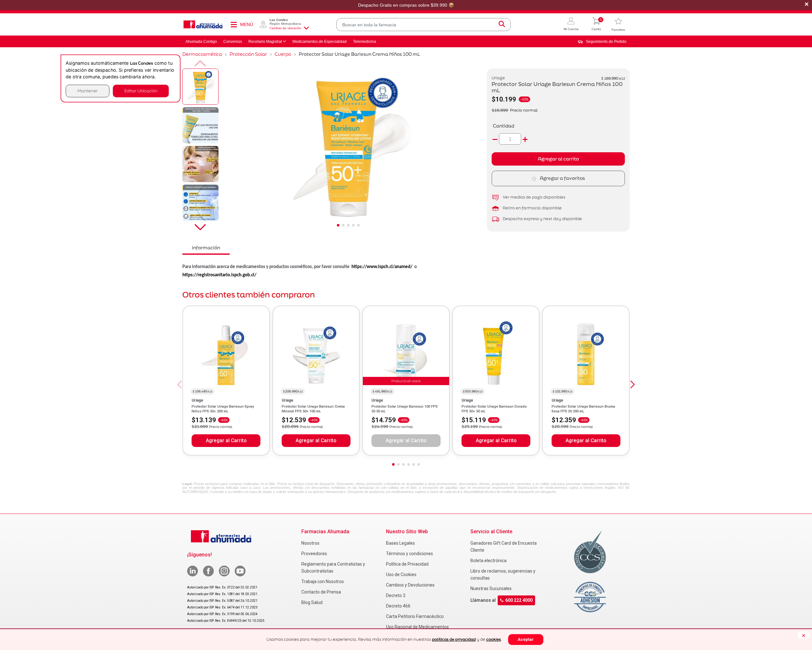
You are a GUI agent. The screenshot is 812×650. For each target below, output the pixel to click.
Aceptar (526, 639)
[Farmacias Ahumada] (203, 24)
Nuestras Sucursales (491, 588)
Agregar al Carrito (226, 440)
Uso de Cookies (401, 574)
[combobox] (423, 24)
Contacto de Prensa (321, 591)
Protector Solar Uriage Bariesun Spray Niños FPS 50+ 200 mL (223, 408)
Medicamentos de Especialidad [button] (319, 41)
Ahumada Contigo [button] (201, 41)
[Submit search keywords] (502, 24)
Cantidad (503, 126)
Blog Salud (312, 602)
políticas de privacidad (454, 639)
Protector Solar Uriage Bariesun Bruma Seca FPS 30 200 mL (583, 408)
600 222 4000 (519, 600)
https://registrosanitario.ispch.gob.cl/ (219, 275)
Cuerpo (283, 54)
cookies (493, 639)
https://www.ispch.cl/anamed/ (381, 267)
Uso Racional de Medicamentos (417, 626)
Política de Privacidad (407, 564)
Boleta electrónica (488, 560)
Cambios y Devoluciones (410, 585)
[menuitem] (602, 41)
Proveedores (314, 553)
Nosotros (310, 543)
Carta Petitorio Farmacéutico (415, 616)
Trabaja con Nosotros (322, 581)
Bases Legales (400, 543)
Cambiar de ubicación (285, 28)
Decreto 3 (395, 595)
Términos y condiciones (409, 553)
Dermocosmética (202, 54)
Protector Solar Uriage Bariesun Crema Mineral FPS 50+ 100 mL (313, 408)
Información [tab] (206, 248)
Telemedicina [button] (364, 41)
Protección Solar (248, 54)
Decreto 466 (398, 605)
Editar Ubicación (140, 91)
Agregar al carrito (558, 159)
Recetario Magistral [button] (265, 41)
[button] (571, 24)
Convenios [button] (232, 41)
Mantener (87, 91)
